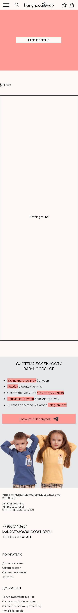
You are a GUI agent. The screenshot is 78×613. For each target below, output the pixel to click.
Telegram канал (16, 537)
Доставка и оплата (13, 563)
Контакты (8, 577)
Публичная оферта (13, 610)
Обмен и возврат (11, 568)
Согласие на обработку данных (20, 601)
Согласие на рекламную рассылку (21, 606)
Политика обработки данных (18, 597)
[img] (6, 5)
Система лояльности (14, 572)
